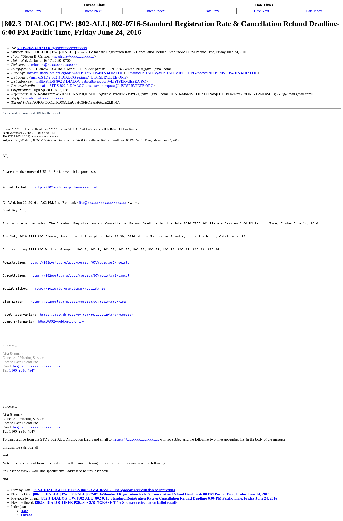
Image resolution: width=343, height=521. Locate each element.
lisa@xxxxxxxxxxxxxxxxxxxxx (103, 203)
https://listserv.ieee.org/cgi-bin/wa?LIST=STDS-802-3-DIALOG (76, 73)
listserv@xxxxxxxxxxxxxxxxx (136, 439)
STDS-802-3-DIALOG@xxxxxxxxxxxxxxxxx (52, 48)
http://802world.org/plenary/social (66, 187)
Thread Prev (32, 11)
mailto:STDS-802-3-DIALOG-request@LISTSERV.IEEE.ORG (78, 77)
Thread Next (92, 11)
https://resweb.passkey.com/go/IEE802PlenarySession (86, 314)
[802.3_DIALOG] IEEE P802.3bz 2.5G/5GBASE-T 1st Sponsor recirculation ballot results (103, 490)
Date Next (261, 11)
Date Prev (211, 11)
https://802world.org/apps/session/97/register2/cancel (80, 275)
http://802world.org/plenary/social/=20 (69, 288)
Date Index (314, 11)
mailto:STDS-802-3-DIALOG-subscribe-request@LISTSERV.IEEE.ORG (91, 81)
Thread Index (155, 11)
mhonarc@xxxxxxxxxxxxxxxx (54, 65)
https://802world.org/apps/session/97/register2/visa (78, 301)
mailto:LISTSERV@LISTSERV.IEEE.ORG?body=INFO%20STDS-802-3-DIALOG (194, 73)
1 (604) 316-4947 (22, 370)
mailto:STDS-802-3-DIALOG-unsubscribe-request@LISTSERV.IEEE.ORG (96, 86)
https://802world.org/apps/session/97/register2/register (80, 262)
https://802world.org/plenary (61, 321)
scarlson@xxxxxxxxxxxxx (74, 56)
